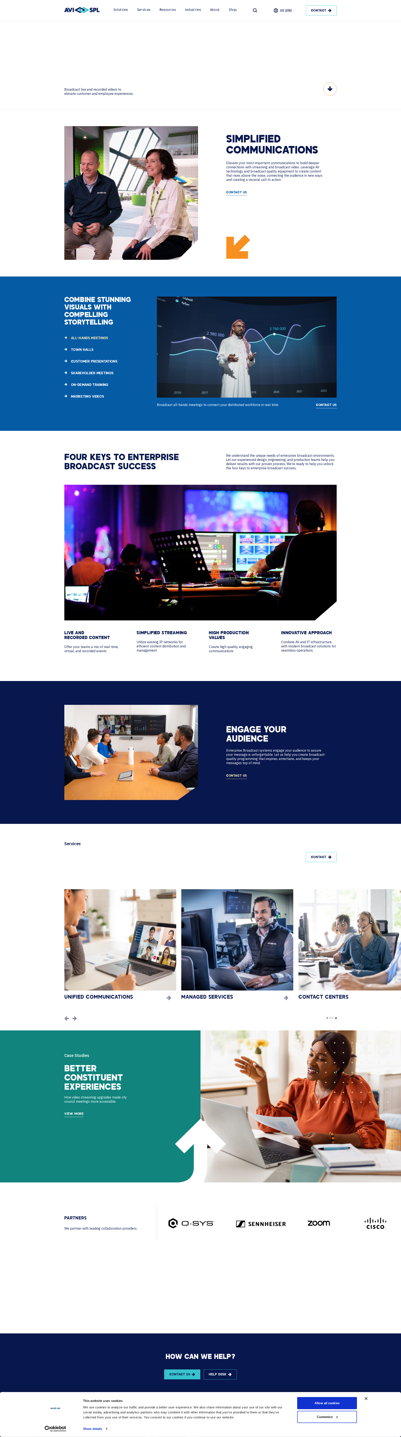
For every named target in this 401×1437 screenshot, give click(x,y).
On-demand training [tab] (89, 385)
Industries (193, 10)
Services (143, 10)
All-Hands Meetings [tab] (89, 338)
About (215, 10)
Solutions (121, 10)
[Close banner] (366, 1398)
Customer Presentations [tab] (94, 361)
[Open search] (255, 10)
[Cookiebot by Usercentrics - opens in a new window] (55, 1429)
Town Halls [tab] (82, 350)
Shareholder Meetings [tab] (92, 373)
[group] (120, 945)
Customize (325, 1416)
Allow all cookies (327, 1403)
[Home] (82, 10)
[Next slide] (74, 1018)
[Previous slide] (66, 1018)
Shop (233, 10)
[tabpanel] (247, 352)
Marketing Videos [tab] (87, 396)
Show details (92, 1429)
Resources (168, 10)
